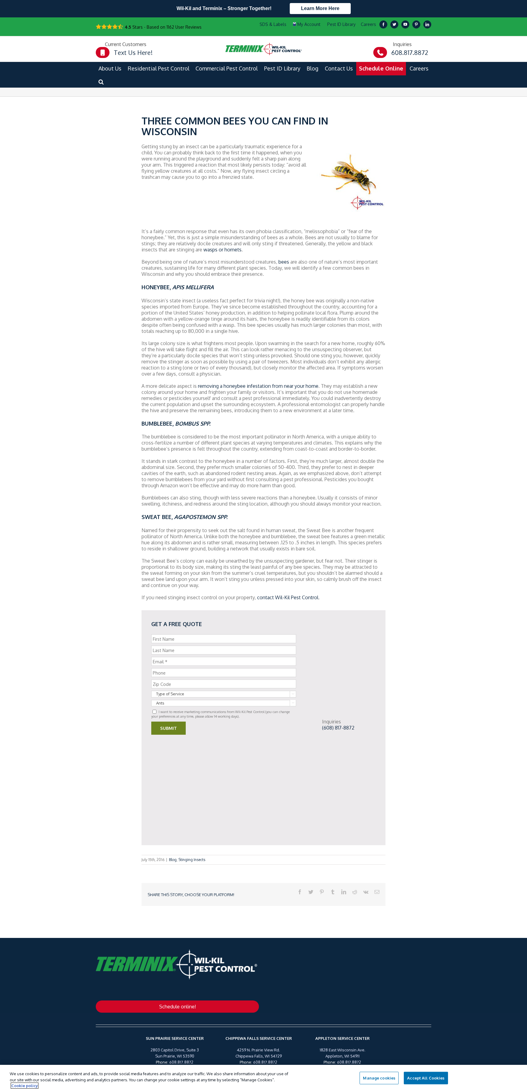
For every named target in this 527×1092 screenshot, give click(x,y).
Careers (368, 24)
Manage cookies (379, 1077)
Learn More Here (320, 8)
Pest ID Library (341, 24)
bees (283, 262)
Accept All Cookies (425, 1077)
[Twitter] (394, 24)
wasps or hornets (222, 250)
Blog (173, 859)
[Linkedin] (427, 24)
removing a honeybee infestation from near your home (258, 386)
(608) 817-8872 (338, 728)
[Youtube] (405, 24)
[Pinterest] (416, 24)
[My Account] (306, 24)
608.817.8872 (181, 1062)
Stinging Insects (191, 859)
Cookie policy (24, 1085)
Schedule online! (177, 1007)
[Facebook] (383, 24)
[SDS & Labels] (272, 24)
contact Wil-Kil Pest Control (287, 597)
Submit (168, 728)
